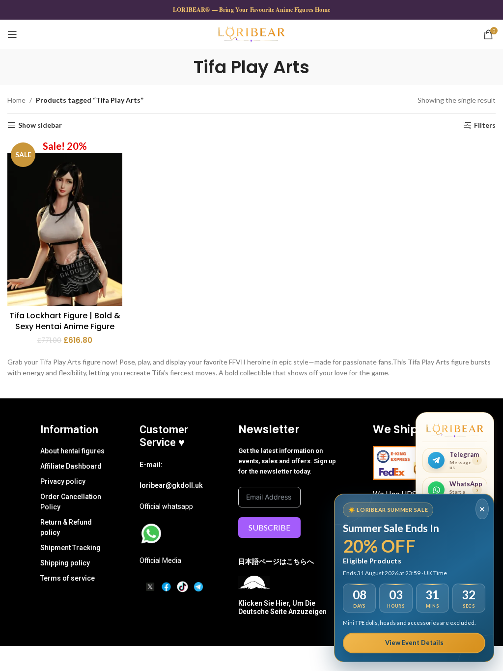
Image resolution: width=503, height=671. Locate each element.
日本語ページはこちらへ (276, 561)
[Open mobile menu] (12, 34)
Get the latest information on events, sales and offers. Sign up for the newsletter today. (287, 461)
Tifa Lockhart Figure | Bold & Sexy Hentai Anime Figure (64, 321)
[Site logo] (251, 33)
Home (16, 100)
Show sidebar (40, 125)
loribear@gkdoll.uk (171, 485)
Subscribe (269, 527)
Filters (485, 125)
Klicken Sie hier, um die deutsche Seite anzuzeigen (282, 607)
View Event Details (414, 642)
